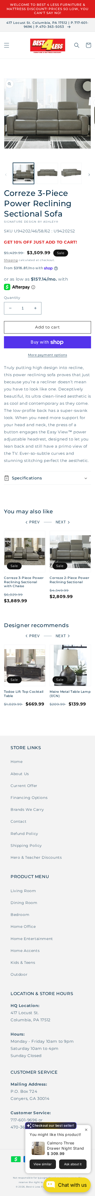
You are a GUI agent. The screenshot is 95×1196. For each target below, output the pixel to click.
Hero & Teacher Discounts (36, 857)
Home (16, 761)
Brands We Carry (27, 809)
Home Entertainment (32, 938)
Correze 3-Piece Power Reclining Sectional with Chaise (24, 582)
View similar (43, 1164)
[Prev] (6, 175)
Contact (18, 821)
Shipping (11, 260)
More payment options (47, 355)
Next (61, 522)
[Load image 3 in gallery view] (71, 173)
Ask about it (73, 1164)
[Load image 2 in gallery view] (47, 173)
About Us (20, 773)
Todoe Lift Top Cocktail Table (24, 694)
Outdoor (19, 974)
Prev (34, 522)
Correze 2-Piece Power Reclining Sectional (69, 580)
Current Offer (24, 785)
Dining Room (24, 902)
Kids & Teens (23, 962)
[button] (6, 45)
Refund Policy (24, 833)
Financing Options (29, 797)
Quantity (12, 297)
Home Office (23, 926)
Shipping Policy (26, 845)
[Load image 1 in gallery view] (23, 173)
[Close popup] (86, 1130)
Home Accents (25, 950)
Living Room (23, 890)
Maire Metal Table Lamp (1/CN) (70, 694)
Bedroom (20, 914)
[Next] (89, 175)
